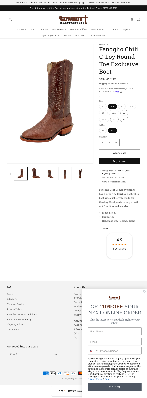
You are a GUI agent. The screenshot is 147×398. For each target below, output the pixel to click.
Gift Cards (12, 299)
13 (124, 119)
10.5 (115, 113)
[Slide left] (10, 174)
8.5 (112, 106)
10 (105, 113)
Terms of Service (15, 304)
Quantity (103, 136)
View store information (114, 181)
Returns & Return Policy (19, 319)
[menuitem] (21, 29)
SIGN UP (115, 387)
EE (112, 130)
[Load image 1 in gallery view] (21, 173)
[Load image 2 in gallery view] (35, 173)
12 (114, 119)
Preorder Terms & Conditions (22, 314)
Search (10, 294)
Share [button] (105, 228)
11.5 (105, 120)
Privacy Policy (14, 309)
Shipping (103, 83)
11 (124, 112)
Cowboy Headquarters (76, 379)
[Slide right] (90, 174)
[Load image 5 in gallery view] (79, 173)
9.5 (133, 107)
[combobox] (93, 350)
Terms (108, 379)
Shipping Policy (15, 324)
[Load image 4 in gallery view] (65, 173)
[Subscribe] (55, 354)
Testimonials (14, 329)
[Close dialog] (144, 291)
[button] (10, 19)
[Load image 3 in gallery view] (50, 173)
